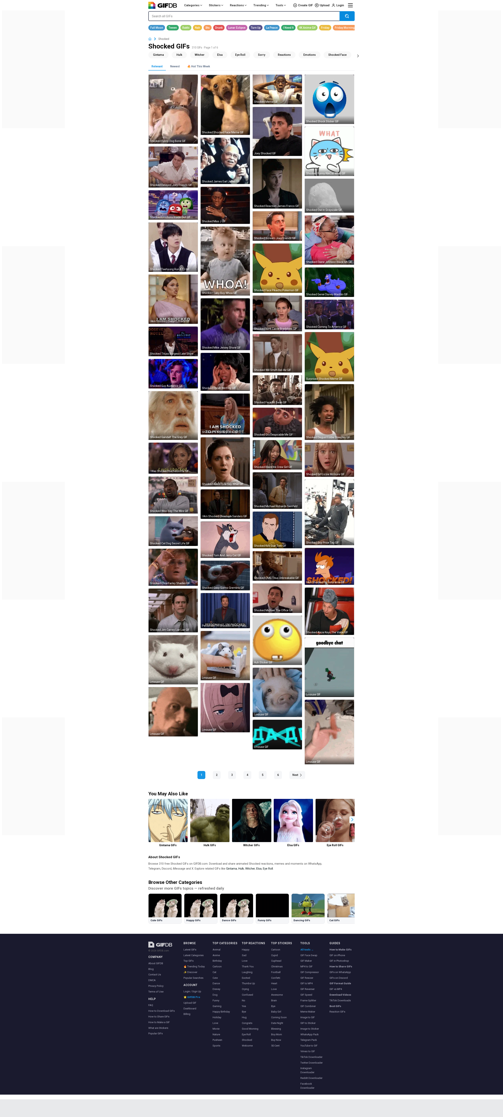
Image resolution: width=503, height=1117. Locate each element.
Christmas (277, 966)
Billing (187, 1014)
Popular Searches (193, 977)
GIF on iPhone (337, 955)
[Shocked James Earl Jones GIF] (225, 161)
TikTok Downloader (311, 1057)
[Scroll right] (358, 56)
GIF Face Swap (308, 955)
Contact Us (154, 974)
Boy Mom (276, 1034)
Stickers (214, 5)
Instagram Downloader (307, 1070)
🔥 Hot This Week (198, 66)
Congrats (247, 1023)
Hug (244, 1017)
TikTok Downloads (340, 1000)
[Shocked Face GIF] (337, 54)
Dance (216, 983)
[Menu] (350, 5)
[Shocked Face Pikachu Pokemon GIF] (277, 268)
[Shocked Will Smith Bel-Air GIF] (277, 353)
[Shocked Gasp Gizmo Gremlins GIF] (225, 575)
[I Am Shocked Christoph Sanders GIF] (225, 504)
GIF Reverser (307, 989)
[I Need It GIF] (288, 27)
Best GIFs (335, 1006)
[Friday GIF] (325, 27)
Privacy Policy (155, 985)
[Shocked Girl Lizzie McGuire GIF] (329, 460)
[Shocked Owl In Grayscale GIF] (329, 195)
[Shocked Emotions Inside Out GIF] (173, 205)
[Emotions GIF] (310, 54)
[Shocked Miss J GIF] (225, 205)
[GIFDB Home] (149, 39)
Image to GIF (307, 1017)
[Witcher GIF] (199, 54)
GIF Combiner (308, 1006)
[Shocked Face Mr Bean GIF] (277, 390)
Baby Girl (276, 1011)
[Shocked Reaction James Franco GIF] (277, 184)
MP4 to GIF (306, 966)
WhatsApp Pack (309, 1034)
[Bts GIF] (208, 27)
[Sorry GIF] (261, 54)
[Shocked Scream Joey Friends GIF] (277, 226)
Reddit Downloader (311, 1078)
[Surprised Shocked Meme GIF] (329, 356)
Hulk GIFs (210, 845)
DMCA (152, 980)
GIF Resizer (306, 977)
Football (276, 972)
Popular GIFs (155, 1033)
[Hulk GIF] (179, 54)
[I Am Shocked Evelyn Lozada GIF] (173, 299)
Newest (175, 66)
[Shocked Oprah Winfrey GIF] (225, 372)
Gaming (217, 1006)
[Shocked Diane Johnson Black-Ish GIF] (329, 240)
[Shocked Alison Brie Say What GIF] (225, 462)
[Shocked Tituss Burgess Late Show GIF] (173, 341)
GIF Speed (306, 994)
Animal (216, 949)
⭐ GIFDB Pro (192, 997)
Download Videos (340, 994)
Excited (246, 977)
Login (340, 5)
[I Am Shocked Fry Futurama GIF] (329, 566)
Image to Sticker (309, 1028)
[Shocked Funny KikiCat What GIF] (329, 151)
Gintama (231, 868)
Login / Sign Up (192, 991)
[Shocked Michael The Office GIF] (277, 598)
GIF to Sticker (308, 1023)
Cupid (274, 955)
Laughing (247, 972)
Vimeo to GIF (307, 1051)
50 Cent (275, 1045)
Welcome (247, 1045)
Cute (215, 977)
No (243, 1000)
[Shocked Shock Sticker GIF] (329, 99)
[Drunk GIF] (219, 27)
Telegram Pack (308, 1039)
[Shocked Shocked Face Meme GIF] (225, 105)
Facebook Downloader (307, 1085)
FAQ (150, 1005)
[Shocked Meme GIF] (277, 89)
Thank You (248, 966)
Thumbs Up (248, 983)
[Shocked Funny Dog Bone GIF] (173, 109)
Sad (244, 955)
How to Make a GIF (159, 1022)
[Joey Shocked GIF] (277, 131)
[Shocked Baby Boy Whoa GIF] (225, 261)
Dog (215, 994)
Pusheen (217, 1039)
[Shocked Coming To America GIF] (329, 314)
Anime (216, 955)
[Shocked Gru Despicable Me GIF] (277, 422)
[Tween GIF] (173, 27)
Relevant (157, 66)
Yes (244, 1006)
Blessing (276, 1028)
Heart (274, 983)
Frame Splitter (308, 1000)
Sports (216, 1045)
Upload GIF (190, 1002)
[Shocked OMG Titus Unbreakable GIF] (277, 566)
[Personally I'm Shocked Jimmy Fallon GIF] (225, 610)
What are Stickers (158, 1027)
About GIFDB (155, 963)
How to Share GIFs (158, 1016)
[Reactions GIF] (284, 54)
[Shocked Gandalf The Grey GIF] (173, 415)
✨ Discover (190, 972)
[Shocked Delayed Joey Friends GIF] (173, 167)
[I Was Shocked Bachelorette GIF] (173, 458)
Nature (216, 1034)
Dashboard (190, 1008)
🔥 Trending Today (194, 966)
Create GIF (305, 5)
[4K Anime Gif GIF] (307, 27)
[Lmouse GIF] (225, 655)
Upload (325, 5)
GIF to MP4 (306, 983)
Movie (216, 1028)
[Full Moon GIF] (156, 27)
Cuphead (276, 960)
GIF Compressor (309, 972)
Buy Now (276, 1039)
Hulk (241, 868)
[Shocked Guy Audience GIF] (173, 374)
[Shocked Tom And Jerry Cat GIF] (225, 540)
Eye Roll (268, 868)
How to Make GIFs (341, 949)
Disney (216, 989)
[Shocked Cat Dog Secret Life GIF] (173, 531)
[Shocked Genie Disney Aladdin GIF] (329, 282)
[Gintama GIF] (158, 54)
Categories (191, 5)
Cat (214, 972)
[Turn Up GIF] (256, 27)
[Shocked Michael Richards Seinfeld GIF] (277, 490)
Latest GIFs (190, 949)
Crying (245, 989)
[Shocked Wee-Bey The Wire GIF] (173, 495)
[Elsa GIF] (219, 54)
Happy (245, 949)
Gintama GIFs (168, 845)
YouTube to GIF (309, 1045)
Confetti (275, 977)
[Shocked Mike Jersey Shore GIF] (225, 324)
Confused (247, 994)
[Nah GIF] (197, 27)
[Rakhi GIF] (185, 27)
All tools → (307, 949)
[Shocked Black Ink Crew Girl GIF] (277, 455)
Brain (274, 1000)
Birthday (217, 960)
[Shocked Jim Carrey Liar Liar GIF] (173, 610)
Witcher (250, 868)
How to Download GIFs (161, 1010)
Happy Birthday (221, 1011)
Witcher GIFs (251, 845)
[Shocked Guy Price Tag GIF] (329, 512)
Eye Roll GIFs (335, 845)
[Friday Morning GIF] (345, 27)
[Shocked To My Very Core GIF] (225, 414)
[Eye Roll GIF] (240, 54)
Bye (244, 1011)
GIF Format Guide (340, 983)
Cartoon (217, 966)
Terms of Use (155, 991)
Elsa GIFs (293, 845)
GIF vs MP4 (336, 989)
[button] (352, 819)
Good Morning (250, 1028)
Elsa (259, 868)
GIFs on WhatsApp (340, 972)
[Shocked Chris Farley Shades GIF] (173, 567)
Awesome (277, 994)
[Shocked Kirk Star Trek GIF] (277, 530)
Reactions (237, 5)
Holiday (217, 1017)
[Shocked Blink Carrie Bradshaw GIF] (277, 313)
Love (215, 1023)
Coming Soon (279, 1017)
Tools (279, 5)
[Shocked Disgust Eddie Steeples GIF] (329, 412)
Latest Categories (194, 955)
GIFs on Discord (339, 977)
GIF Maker (306, 960)
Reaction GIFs (337, 1011)
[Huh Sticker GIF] (277, 640)
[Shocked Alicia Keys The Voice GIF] (329, 611)
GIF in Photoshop (339, 960)
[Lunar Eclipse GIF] (236, 27)
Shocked (247, 1039)
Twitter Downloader (311, 1062)
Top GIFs (189, 960)
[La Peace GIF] (272, 27)
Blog (151, 969)
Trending (259, 5)
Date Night (277, 1023)
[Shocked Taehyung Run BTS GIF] (173, 247)
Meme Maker (307, 1011)
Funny (216, 1000)
